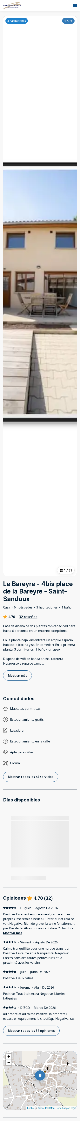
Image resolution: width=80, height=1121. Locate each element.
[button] (45, 1085)
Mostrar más (12, 933)
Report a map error (66, 1108)
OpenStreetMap (46, 1108)
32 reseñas (28, 616)
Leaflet (30, 1108)
